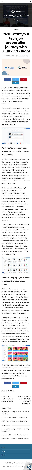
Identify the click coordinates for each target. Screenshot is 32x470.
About (3, 451)
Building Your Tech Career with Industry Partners (15, 421)
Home (3, 447)
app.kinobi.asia (7, 376)
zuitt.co (18, 373)
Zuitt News (16, 29)
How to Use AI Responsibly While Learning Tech (15, 417)
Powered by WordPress (9, 466)
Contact (4, 455)
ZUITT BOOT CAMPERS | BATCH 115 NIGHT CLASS (7, 398)
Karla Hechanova (23, 56)
